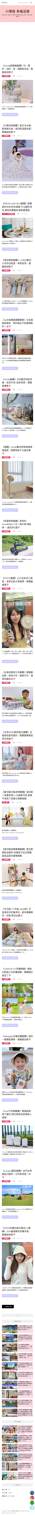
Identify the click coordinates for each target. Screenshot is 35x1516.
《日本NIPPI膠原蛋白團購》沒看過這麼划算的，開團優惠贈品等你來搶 (17, 735)
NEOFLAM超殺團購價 (8, 213)
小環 (14, 76)
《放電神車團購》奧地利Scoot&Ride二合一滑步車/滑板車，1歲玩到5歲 (16, 524)
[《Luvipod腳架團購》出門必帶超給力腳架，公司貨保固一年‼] (17, 1195)
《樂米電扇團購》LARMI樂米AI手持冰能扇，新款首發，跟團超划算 (16, 263)
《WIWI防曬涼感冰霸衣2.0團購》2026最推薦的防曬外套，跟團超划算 (16, 1231)
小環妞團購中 (6, 76)
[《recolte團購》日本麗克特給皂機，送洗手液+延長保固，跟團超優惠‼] (17, 409)
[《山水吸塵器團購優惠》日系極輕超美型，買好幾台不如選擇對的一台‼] (17, 344)
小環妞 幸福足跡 (17, 11)
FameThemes (13, 1513)
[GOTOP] (32, 1507)
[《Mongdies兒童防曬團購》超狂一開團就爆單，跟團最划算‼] (17, 1068)
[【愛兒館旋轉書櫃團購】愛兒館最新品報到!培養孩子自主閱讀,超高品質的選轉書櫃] (17, 875)
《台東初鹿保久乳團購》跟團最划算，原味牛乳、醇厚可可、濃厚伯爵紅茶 (17, 675)
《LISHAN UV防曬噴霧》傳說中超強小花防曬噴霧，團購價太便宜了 (17, 972)
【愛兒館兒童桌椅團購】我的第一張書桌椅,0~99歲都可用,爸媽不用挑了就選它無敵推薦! (17, 795)
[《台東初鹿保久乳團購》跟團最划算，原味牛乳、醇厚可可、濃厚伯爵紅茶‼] (17, 698)
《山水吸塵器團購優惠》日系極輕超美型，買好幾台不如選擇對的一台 (17, 323)
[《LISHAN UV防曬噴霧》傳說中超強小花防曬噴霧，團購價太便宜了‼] (17, 998)
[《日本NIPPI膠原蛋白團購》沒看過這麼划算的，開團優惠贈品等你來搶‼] (17, 758)
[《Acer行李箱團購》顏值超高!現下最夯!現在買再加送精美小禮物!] (17, 1137)
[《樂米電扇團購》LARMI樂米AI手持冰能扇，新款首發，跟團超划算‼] (17, 286)
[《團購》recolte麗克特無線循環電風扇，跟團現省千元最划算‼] (17, 480)
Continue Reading (10, 114)
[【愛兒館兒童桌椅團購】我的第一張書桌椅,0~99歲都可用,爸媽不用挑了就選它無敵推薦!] (17, 816)
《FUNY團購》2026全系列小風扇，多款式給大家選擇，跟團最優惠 (17, 581)
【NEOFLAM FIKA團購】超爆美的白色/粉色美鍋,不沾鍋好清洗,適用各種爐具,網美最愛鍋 (17, 206)
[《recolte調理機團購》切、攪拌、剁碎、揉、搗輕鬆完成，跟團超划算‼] (17, 91)
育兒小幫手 (5, 802)
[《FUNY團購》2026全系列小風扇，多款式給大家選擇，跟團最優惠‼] (17, 620)
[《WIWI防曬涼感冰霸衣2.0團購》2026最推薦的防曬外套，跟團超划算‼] (17, 1263)
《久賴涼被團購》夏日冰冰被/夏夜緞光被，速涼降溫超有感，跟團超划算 (17, 128)
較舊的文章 (9, 1306)
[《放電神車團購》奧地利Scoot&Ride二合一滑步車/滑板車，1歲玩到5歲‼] (17, 545)
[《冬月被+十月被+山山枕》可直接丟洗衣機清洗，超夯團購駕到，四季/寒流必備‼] (17, 935)
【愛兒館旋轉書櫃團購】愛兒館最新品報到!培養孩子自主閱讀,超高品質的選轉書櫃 (17, 852)
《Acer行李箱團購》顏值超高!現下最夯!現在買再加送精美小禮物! (17, 1114)
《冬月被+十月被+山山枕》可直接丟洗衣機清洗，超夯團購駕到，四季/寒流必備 (17, 912)
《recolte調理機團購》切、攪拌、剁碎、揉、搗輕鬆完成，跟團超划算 (17, 69)
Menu (6, 3)
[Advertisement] (17, 40)
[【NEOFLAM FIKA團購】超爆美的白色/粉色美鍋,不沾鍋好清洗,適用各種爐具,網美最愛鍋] (17, 227)
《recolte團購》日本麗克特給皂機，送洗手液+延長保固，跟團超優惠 (17, 382)
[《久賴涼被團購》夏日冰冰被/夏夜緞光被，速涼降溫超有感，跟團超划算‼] (17, 160)
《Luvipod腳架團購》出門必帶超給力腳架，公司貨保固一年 (17, 1172)
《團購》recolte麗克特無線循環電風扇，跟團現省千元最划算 (17, 449)
